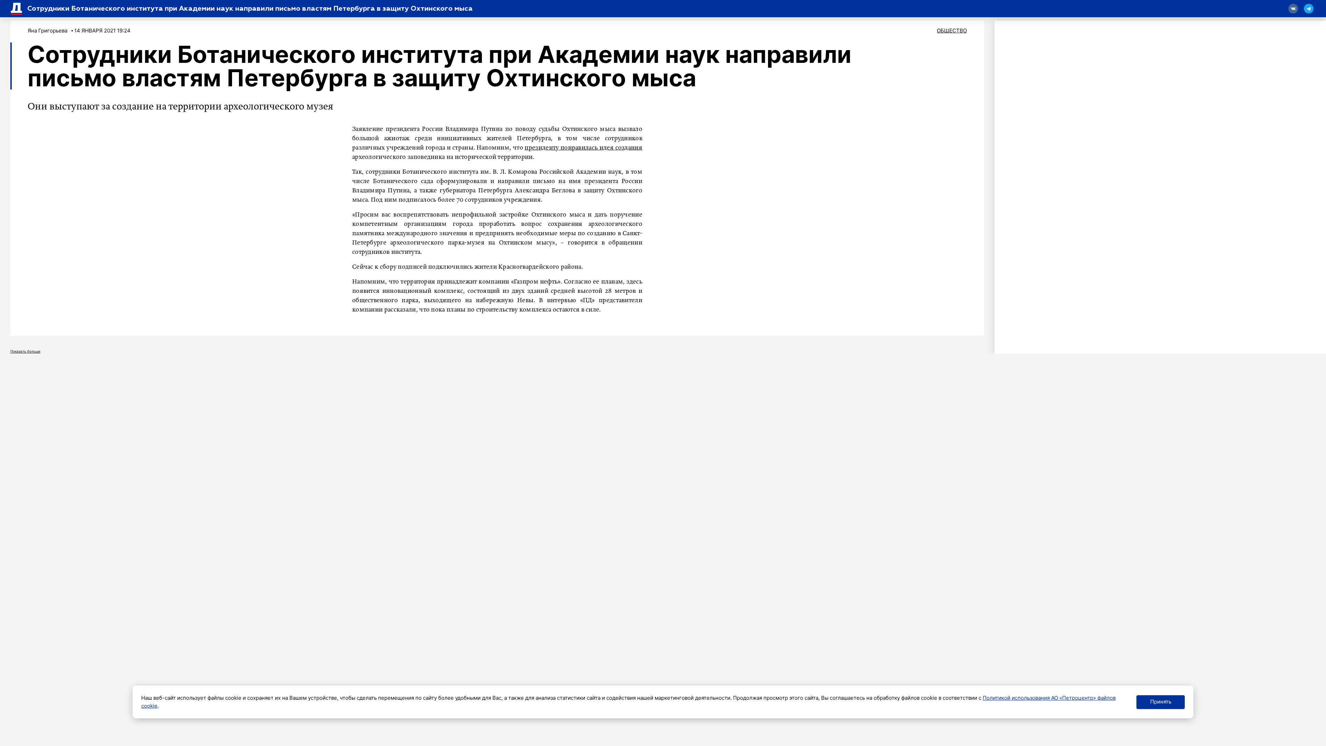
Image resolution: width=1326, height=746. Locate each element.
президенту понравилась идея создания (583, 148)
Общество (952, 30)
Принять (1160, 701)
